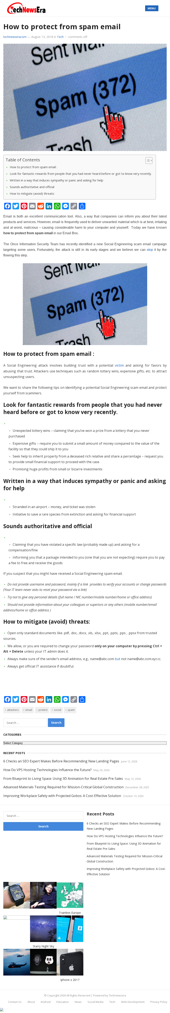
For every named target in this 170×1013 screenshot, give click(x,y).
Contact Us (15, 1002)
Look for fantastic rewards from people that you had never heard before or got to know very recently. (81, 174)
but (117, 659)
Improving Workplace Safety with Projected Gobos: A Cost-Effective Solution (62, 795)
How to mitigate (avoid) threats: (32, 194)
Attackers (13, 710)
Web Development (132, 1002)
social (57, 710)
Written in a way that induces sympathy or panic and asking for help (56, 180)
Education (62, 1002)
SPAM (71, 710)
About (31, 1002)
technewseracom (15, 37)
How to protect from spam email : (33, 167)
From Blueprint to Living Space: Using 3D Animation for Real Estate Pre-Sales (63, 778)
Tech (60, 37)
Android (46, 1002)
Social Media (95, 1002)
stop (150, 249)
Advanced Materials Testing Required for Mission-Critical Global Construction (63, 787)
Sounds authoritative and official (32, 187)
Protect (43, 710)
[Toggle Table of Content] (147, 160)
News (78, 1002)
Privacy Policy (158, 1002)
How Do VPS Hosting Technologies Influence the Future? (47, 770)
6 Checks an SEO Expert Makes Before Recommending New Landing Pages (61, 761)
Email (28, 710)
